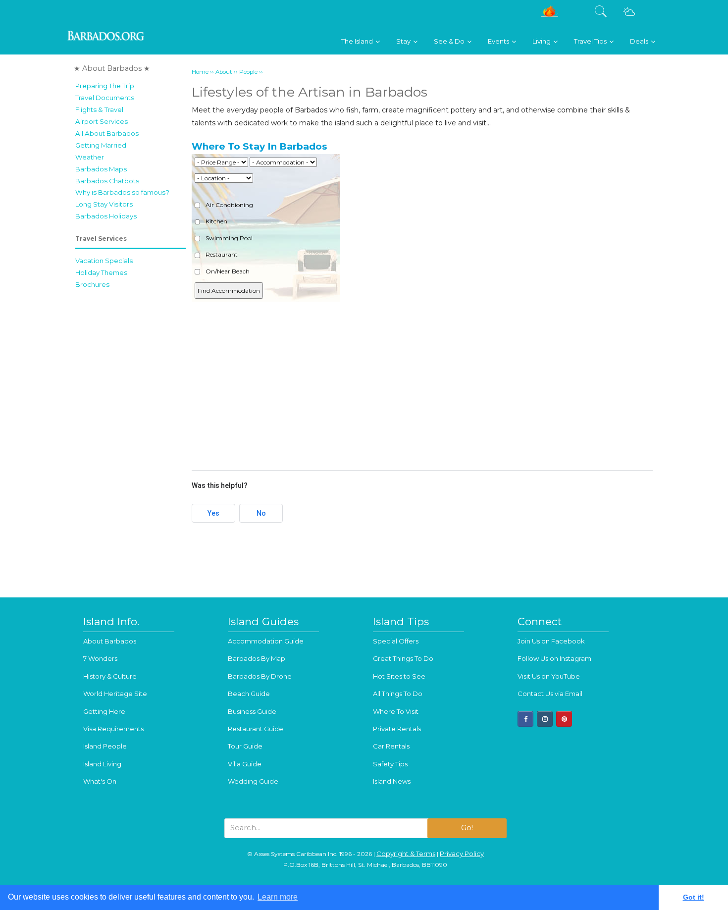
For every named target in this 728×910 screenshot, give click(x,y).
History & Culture (110, 676)
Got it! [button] (693, 897)
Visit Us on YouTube (549, 676)
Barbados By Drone (260, 676)
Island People (105, 746)
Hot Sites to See (399, 676)
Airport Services (101, 121)
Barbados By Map (256, 658)
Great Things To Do (403, 658)
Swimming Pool (228, 238)
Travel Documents (104, 98)
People (248, 71)
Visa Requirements (113, 729)
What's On (99, 781)
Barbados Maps (101, 169)
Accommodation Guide (266, 641)
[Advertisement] (422, 383)
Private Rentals (397, 729)
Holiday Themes (101, 272)
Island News (392, 781)
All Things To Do (397, 693)
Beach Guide (249, 693)
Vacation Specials (104, 261)
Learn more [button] (278, 897)
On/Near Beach (227, 271)
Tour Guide (245, 746)
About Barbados (109, 641)
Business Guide (252, 711)
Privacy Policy (462, 853)
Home (200, 71)
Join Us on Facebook (551, 641)
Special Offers (395, 641)
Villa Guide (244, 764)
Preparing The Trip (104, 86)
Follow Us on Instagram (554, 658)
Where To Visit (395, 711)
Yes (213, 513)
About (223, 71)
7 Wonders (100, 658)
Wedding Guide (253, 781)
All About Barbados (107, 133)
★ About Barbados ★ (112, 68)
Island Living (102, 764)
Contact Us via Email (550, 693)
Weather (89, 157)
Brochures (92, 284)
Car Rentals (391, 746)
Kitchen (215, 221)
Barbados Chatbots (107, 181)
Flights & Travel (99, 109)
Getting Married (100, 145)
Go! (467, 827)
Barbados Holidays (106, 216)
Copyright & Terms (405, 853)
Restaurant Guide (255, 729)
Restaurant (221, 254)
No (261, 513)
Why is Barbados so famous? (122, 192)
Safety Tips (390, 764)
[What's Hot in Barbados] (549, 15)
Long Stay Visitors (104, 204)
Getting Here (104, 711)
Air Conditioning (228, 205)
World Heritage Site (115, 693)
